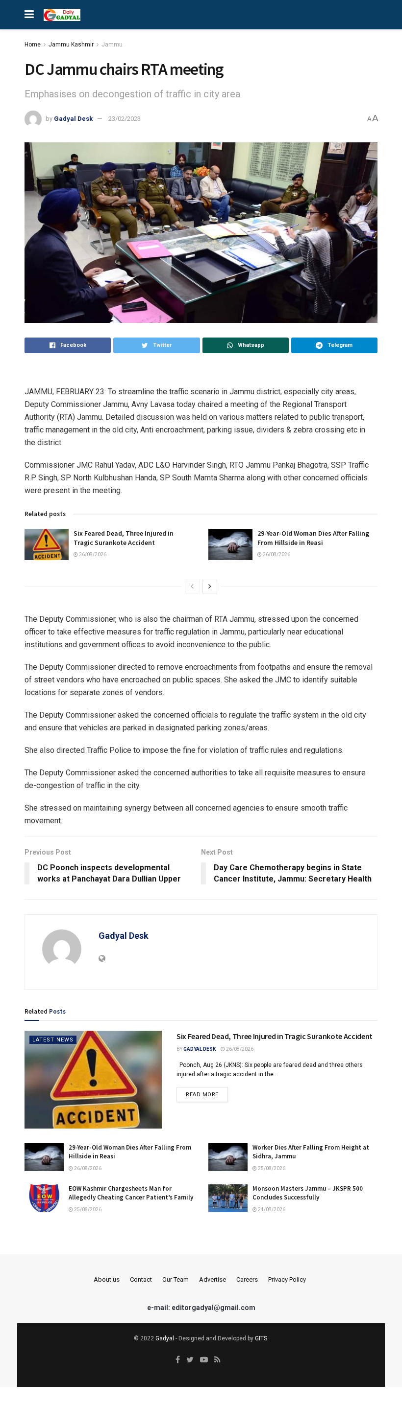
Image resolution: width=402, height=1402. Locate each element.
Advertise (212, 1279)
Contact (141, 1279)
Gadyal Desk (73, 118)
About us (107, 1279)
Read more (202, 1094)
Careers (247, 1279)
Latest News (53, 1040)
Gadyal (164, 1338)
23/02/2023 (124, 118)
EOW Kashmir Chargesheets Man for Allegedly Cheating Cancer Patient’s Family (131, 1192)
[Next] (209, 586)
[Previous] (192, 586)
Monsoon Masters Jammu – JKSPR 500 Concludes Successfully (307, 1192)
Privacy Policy (287, 1279)
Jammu (112, 44)
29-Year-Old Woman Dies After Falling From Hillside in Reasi (313, 538)
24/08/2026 (271, 1209)
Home (33, 44)
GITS (261, 1338)
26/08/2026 (92, 554)
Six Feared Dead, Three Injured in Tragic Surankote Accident (124, 538)
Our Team (175, 1279)
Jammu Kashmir (71, 44)
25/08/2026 (271, 1168)
